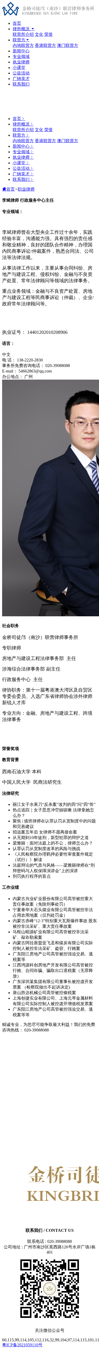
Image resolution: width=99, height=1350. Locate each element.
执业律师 (21, 62)
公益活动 (21, 73)
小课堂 (19, 67)
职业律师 (26, 189)
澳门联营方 (67, 45)
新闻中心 (21, 51)
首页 (17, 23)
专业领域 (21, 56)
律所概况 (22, 29)
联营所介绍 (23, 34)
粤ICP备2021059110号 (22, 1345)
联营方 (19, 40)
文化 (39, 34)
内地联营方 (23, 45)
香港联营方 (45, 45)
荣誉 (48, 34)
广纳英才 (21, 78)
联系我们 (21, 84)
